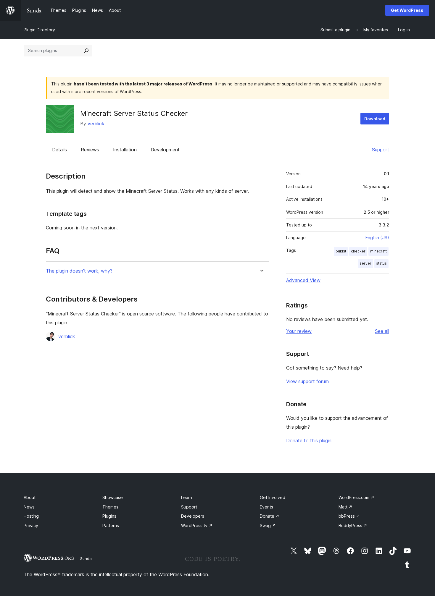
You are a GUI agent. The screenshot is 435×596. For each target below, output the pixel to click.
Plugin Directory (39, 29)
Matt (345, 506)
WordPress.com (356, 497)
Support (380, 150)
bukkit (341, 251)
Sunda (86, 558)
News (29, 506)
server (365, 263)
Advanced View (303, 280)
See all (382, 331)
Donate (269, 516)
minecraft (378, 251)
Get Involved (272, 497)
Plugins (109, 516)
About (30, 497)
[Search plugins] (86, 50)
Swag (268, 525)
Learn (186, 497)
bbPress (349, 516)
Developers (192, 516)
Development (165, 150)
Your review (299, 331)
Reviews (90, 150)
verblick (96, 124)
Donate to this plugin (308, 440)
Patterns (110, 525)
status (381, 263)
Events (266, 506)
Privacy (31, 525)
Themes (110, 506)
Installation (125, 150)
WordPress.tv (196, 525)
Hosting (31, 516)
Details (59, 150)
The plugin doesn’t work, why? (79, 271)
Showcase (112, 497)
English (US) (377, 237)
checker (358, 251)
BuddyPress (353, 525)
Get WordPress (407, 10)
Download (374, 118)
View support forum (307, 381)
